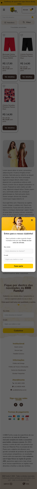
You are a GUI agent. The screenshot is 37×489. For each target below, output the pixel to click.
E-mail (6, 255)
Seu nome (7, 247)
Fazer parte (18, 266)
